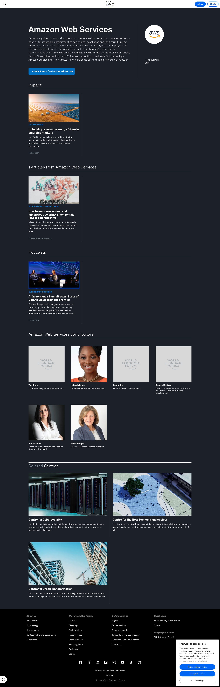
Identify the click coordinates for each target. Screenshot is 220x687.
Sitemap (110, 675)
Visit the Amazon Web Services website (50, 71)
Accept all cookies (197, 674)
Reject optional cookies (197, 667)
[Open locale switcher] (3, 679)
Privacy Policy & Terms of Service (110, 670)
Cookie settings (197, 681)
